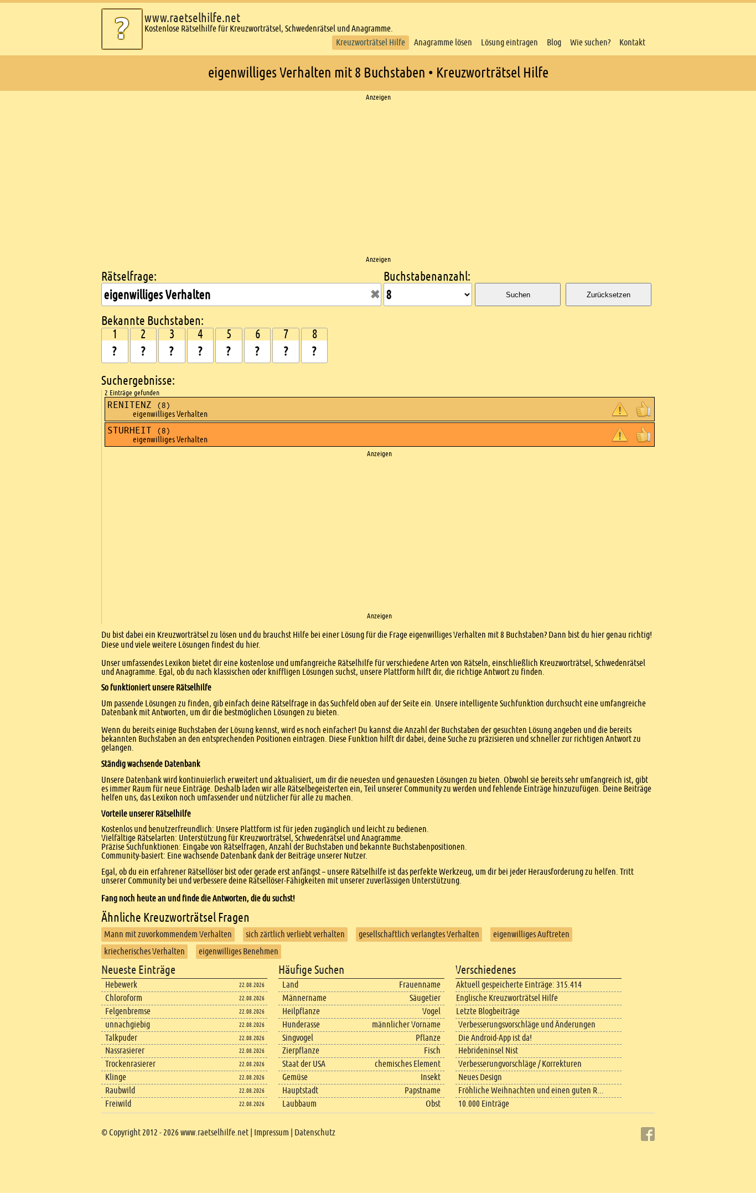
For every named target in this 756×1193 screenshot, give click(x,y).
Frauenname (420, 984)
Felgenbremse (128, 1011)
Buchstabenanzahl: (427, 276)
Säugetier (425, 998)
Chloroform (123, 998)
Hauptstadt (300, 1090)
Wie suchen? (590, 42)
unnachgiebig (127, 1024)
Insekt (431, 1077)
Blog (554, 42)
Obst (433, 1103)
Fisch (432, 1050)
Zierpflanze (300, 1050)
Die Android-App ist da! (495, 1038)
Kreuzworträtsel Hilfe (370, 42)
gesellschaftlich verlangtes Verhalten (419, 934)
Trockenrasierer (130, 1064)
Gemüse (295, 1077)
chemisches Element (408, 1064)
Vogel (431, 1011)
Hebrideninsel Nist (488, 1050)
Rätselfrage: (129, 276)
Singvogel (297, 1038)
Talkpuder (121, 1038)
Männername (304, 998)
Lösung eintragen (509, 42)
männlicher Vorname (406, 1024)
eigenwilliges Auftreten (531, 934)
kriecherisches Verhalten (144, 951)
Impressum (271, 1132)
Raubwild (120, 1090)
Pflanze (428, 1038)
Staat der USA (303, 1064)
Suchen (518, 295)
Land (290, 984)
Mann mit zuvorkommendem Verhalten (168, 934)
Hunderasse (301, 1024)
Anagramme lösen (443, 42)
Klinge (115, 1077)
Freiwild (118, 1103)
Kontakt (632, 42)
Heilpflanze (301, 1011)
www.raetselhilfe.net (192, 18)
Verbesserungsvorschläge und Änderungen (527, 1024)
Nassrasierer (124, 1050)
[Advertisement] (378, 178)
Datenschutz (314, 1132)
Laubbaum (299, 1103)
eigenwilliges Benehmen (238, 951)
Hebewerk (121, 984)
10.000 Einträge (483, 1103)
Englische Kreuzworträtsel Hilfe (507, 998)
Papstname (423, 1090)
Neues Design (480, 1077)
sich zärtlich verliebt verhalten (295, 934)
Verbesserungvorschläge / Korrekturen (520, 1064)
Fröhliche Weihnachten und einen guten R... (531, 1090)
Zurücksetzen (608, 295)
